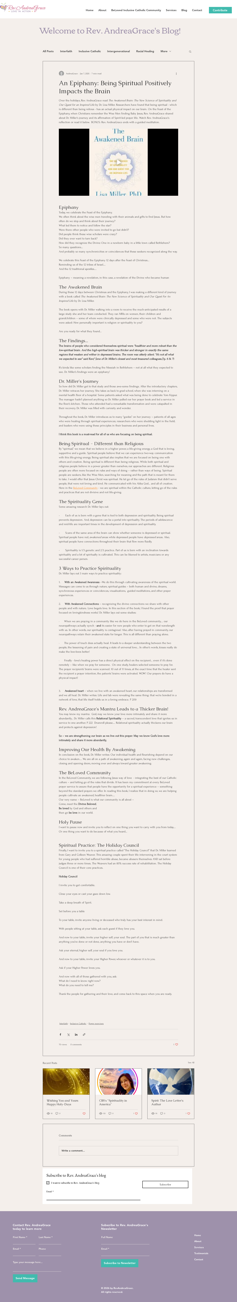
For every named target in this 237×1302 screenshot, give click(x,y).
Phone (42, 1249)
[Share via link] (84, 1034)
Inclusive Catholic (90, 51)
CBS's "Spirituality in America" (113, 1102)
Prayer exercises (96, 1023)
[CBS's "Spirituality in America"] (118, 1082)
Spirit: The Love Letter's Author (167, 1102)
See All (191, 1062)
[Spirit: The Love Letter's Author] (171, 1082)
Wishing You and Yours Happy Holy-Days (62, 1102)
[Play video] (118, 162)
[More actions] (176, 73)
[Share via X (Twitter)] (68, 1034)
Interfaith (66, 51)
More (164, 51)
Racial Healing (145, 51)
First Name (19, 1237)
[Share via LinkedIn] (76, 1034)
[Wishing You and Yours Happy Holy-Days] (66, 1082)
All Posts (48, 51)
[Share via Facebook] (60, 1034)
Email (50, 1191)
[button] (190, 51)
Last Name (45, 1237)
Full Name (107, 1237)
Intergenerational (118, 51)
